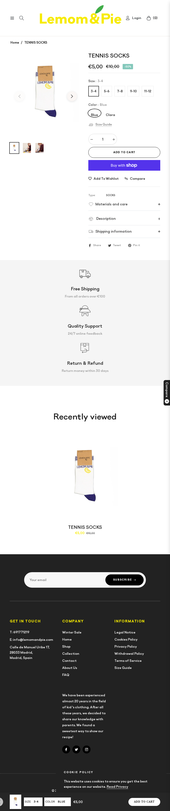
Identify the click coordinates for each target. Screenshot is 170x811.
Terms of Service (128, 661)
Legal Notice (124, 632)
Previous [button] (19, 96)
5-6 (106, 91)
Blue (94, 114)
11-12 (147, 91)
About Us (69, 668)
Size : (95, 81)
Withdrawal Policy (129, 654)
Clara (110, 114)
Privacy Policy (125, 647)
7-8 (120, 91)
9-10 (133, 91)
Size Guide (103, 124)
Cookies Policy (125, 639)
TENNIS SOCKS (85, 527)
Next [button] (72, 96)
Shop (66, 647)
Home (14, 42)
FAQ (65, 675)
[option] (46, 93)
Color (50, 801)
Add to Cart (144, 802)
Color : (97, 104)
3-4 (94, 91)
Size (28, 801)
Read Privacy (117, 787)
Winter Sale (71, 632)
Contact (69, 661)
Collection (70, 654)
